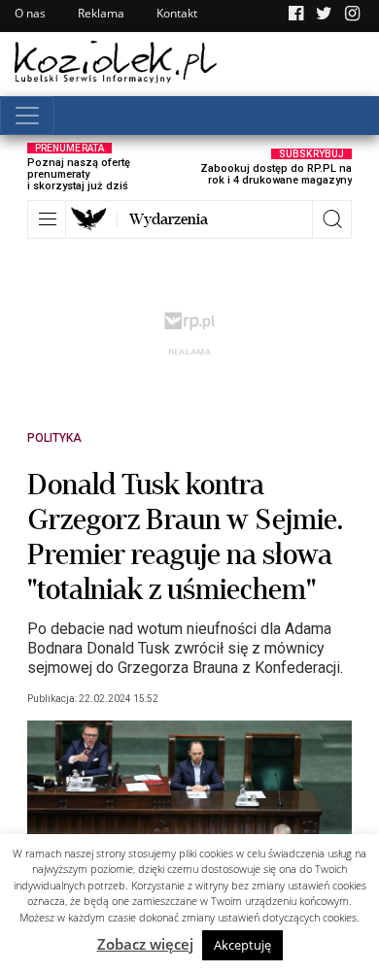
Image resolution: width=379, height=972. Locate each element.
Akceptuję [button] (242, 945)
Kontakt (176, 13)
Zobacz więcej (145, 944)
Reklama (101, 13)
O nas (30, 13)
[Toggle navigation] (27, 115)
